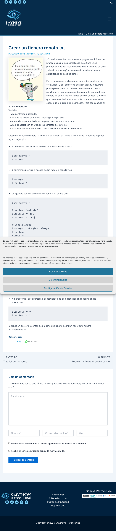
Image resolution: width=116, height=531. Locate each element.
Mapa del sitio (58, 505)
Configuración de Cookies (58, 288)
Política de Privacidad (58, 502)
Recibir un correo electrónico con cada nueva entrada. (38, 451)
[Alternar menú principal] (109, 19)
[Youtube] (15, 2)
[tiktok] (26, 502)
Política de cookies (58, 498)
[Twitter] (10, 2)
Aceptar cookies (58, 271)
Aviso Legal (58, 494)
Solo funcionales (58, 279)
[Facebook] (6, 2)
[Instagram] (19, 2)
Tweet (18, 341)
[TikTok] (24, 2)
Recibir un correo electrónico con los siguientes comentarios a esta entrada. (48, 443)
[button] (111, 3)
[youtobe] (17, 502)
